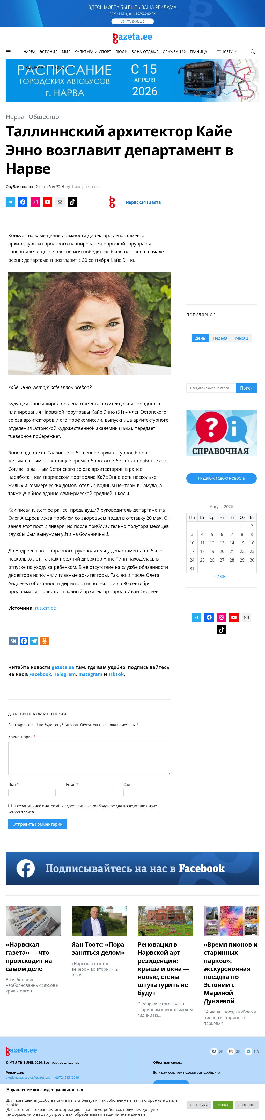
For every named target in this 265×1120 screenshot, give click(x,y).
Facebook (40, 674)
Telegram (65, 674)
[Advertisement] (221, 259)
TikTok (116, 674)
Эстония (49, 51)
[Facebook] (22, 202)
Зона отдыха (145, 51)
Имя (13, 784)
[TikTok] (72, 202)
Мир (66, 51)
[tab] (200, 338)
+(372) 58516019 (66, 1077)
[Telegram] (10, 202)
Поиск (246, 388)
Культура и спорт (93, 51)
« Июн (220, 576)
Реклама (34, 67)
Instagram (90, 674)
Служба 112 (174, 51)
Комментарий (22, 736)
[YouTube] (47, 202)
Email (72, 784)
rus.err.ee (45, 608)
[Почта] (60, 202)
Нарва (30, 51)
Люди (121, 51)
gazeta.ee (63, 667)
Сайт (127, 784)
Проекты (60, 67)
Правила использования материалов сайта (191, 1097)
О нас (10, 1107)
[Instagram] (35, 202)
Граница (198, 51)
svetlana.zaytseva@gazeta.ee (28, 1077)
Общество (43, 116)
